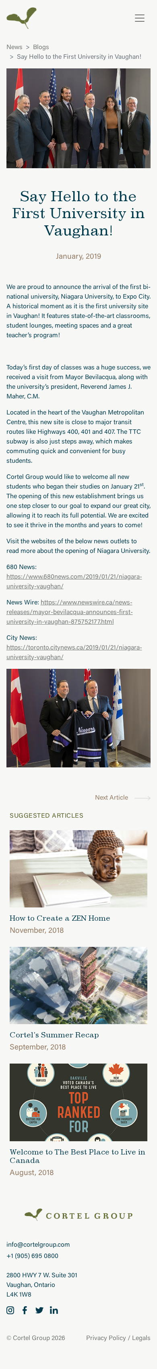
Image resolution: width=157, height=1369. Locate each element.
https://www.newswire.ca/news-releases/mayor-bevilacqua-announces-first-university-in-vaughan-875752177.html (69, 612)
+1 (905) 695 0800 (32, 1256)
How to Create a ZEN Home (60, 918)
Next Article (111, 798)
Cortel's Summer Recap (54, 1035)
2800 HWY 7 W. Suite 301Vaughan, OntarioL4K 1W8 (41, 1285)
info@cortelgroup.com (38, 1245)
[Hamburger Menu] (140, 18)
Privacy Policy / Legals (118, 1338)
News (14, 47)
